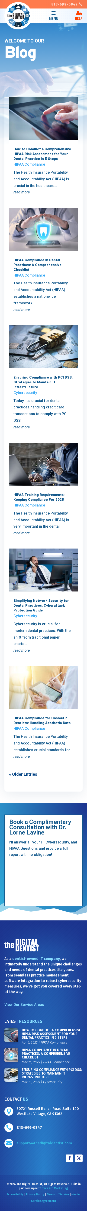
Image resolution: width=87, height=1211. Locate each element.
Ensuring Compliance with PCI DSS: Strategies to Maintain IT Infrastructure (43, 382)
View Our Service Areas (24, 1004)
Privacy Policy (35, 1194)
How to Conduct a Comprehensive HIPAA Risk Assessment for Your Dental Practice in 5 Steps (42, 154)
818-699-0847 (64, 4)
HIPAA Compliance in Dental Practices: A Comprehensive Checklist (37, 265)
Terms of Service (58, 1194)
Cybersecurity (25, 392)
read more (21, 192)
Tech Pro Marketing (55, 1188)
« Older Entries (23, 774)
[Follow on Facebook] (69, 1158)
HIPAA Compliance (29, 164)
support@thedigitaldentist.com (44, 1143)
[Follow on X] (79, 1158)
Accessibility (14, 1194)
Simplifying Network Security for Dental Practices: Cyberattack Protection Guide (41, 605)
